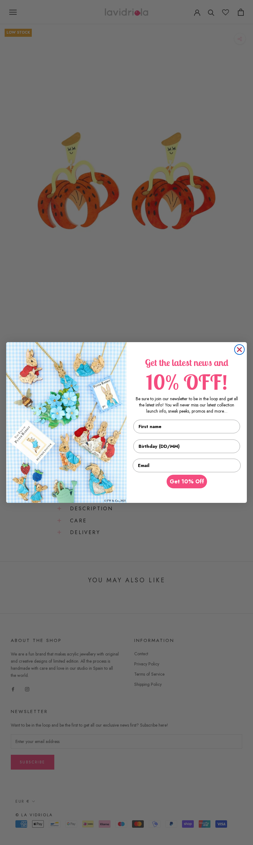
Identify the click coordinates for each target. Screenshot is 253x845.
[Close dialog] (239, 350)
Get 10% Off (187, 482)
